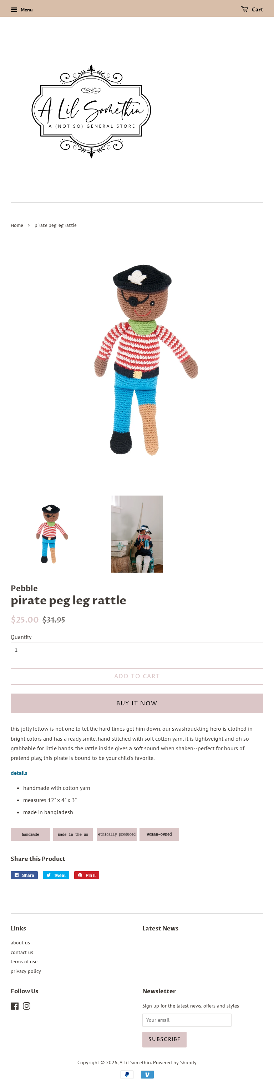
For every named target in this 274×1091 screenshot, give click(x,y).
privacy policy (26, 971)
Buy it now (137, 703)
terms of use (24, 961)
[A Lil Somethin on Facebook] (15, 1007)
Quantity (21, 636)
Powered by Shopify (175, 1062)
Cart (257, 9)
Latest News (160, 929)
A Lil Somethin (135, 1062)
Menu (26, 9)
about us (20, 942)
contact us (22, 952)
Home (17, 226)
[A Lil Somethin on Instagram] (26, 1007)
